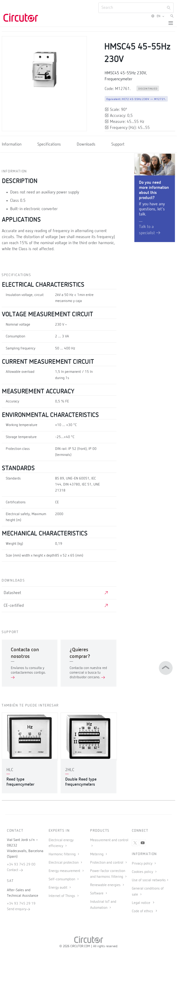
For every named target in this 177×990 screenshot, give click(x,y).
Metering (97, 854)
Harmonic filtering (63, 854)
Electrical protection (64, 863)
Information (11, 144)
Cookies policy (143, 872)
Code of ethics (142, 911)
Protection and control (107, 863)
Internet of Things (62, 896)
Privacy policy (142, 863)
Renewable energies (105, 885)
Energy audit (58, 888)
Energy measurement (65, 871)
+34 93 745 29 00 (21, 864)
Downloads (86, 144)
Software (97, 893)
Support (117, 144)
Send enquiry (16, 909)
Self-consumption (62, 879)
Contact (13, 870)
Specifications (49, 144)
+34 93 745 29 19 (21, 904)
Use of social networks (149, 880)
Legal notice (141, 903)
